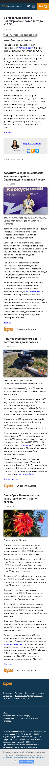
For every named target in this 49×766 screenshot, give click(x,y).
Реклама (18, 693)
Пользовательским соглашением (13, 758)
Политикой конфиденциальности (34, 758)
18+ (41, 6)
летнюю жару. (25, 47)
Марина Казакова (32, 143)
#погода (8, 132)
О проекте (7, 693)
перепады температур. (15, 644)
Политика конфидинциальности (28, 695)
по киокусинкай (33, 291)
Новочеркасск (13, 6)
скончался (25, 445)
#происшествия (11, 479)
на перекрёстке (27, 474)
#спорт (7, 322)
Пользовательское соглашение (16, 698)
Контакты (29, 693)
